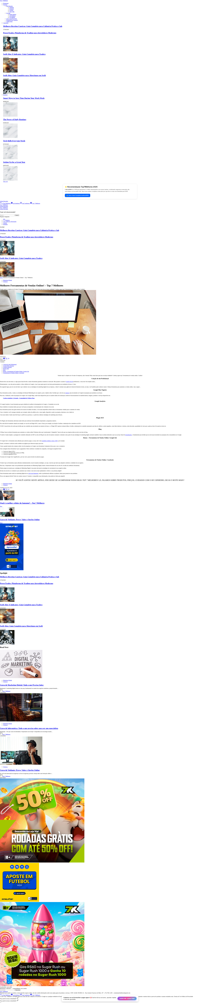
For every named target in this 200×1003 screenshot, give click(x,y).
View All (5, 181)
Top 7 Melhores (4, 0)
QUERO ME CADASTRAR (127, 998)
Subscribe (17, 990)
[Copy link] (8, 359)
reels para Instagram (33, 473)
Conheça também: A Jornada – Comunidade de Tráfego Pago (19, 398)
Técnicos (5, 281)
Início (1, 277)
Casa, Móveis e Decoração (9, 221)
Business (7, 220)
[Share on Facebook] (4, 359)
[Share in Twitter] (6, 359)
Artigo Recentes (4, 201)
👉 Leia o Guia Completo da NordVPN (78, 195)
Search (17, 215)
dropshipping (128, 434)
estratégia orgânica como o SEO (50, 440)
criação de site (69, 381)
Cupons (5, 223)
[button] (0, 1002)
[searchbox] (7, 215)
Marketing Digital (7, 280)
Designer (5, 224)
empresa (67, 393)
